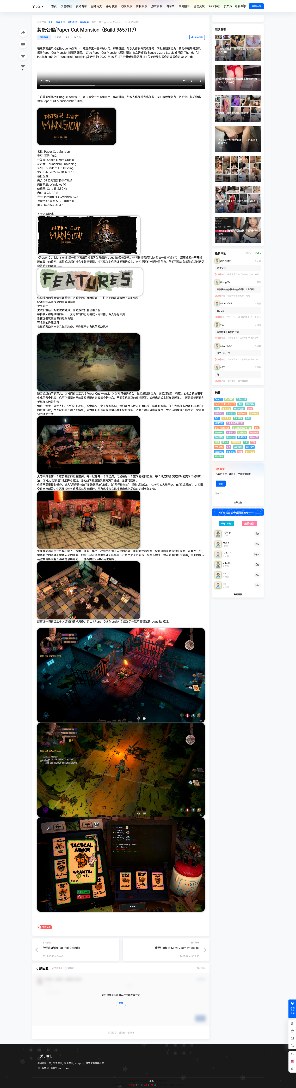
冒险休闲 (219, 413)
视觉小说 (219, 451)
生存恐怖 (219, 446)
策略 (228, 446)
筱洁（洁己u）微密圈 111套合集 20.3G (245, 316)
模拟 (217, 442)
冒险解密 (242, 413)
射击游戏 (230, 432)
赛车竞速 (219, 456)
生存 (253, 442)
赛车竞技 (250, 451)
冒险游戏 (230, 413)
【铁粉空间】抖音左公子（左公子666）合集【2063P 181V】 (256, 338)
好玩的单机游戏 (222, 427)
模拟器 (225, 442)
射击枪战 (219, 432)
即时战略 (219, 423)
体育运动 (226, 408)
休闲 (240, 404)
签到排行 (238, 594)
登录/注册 (256, 6)
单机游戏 (72, 21)
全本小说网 (239, 408)
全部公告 (238, 502)
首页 (50, 21)
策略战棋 (238, 446)
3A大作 (218, 399)
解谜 (240, 451)
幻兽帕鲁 (242, 432)
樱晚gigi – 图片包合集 (237, 380)
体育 (217, 408)
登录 (121, 1002)
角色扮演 (230, 451)
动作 (217, 418)
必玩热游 (254, 432)
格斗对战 (230, 437)
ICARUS (229, 399)
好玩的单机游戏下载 (242, 427)
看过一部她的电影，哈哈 (238, 295)
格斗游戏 (242, 437)
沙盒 (246, 442)
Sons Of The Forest (225, 404)
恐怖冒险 (219, 437)
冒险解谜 (84, 21)
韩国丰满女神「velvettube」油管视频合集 (247, 274)
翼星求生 (250, 446)
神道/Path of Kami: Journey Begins (177, 947)
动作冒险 (226, 418)
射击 (257, 427)
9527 (151, 1080)
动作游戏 (238, 418)
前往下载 (199, 37)
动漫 (248, 418)
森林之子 (254, 437)
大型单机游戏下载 (234, 423)
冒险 (250, 408)
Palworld (241, 399)
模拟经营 (236, 442)
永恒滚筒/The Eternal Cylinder (61, 947)
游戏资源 (60, 21)
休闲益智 (250, 404)
